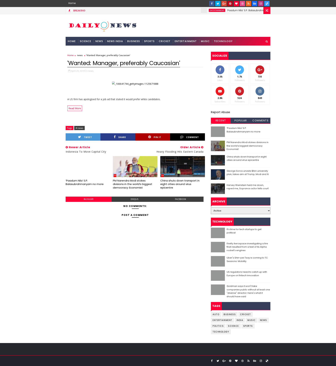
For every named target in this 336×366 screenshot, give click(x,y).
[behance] (254, 3)
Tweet (88, 137)
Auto (216, 314)
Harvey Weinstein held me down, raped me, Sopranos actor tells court (248, 186)
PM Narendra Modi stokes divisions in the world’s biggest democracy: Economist (132, 184)
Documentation (80, 50)
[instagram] (260, 3)
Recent (221, 120)
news (80, 55)
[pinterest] (230, 3)
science (85, 41)
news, (91, 70)
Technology (223, 41)
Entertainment (186, 41)
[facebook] (211, 3)
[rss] (248, 3)
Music (205, 41)
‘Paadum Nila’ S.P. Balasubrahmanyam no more (250, 10)
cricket (245, 314)
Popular (240, 120)
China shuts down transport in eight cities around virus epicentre (180, 184)
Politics (218, 325)
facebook (180, 199)
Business (133, 41)
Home (72, 3)
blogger (88, 199)
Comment (192, 137)
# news (79, 128)
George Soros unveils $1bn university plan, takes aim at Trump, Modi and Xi (248, 172)
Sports (149, 41)
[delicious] (267, 3)
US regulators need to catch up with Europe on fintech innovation (247, 273)
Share (122, 137)
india (240, 320)
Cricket (164, 41)
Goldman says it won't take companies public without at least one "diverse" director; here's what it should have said (248, 291)
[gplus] (224, 3)
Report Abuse (220, 112)
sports (248, 325)
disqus (134, 199)
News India (115, 41)
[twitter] (217, 3)
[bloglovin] (236, 3)
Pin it (157, 137)
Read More (74, 108)
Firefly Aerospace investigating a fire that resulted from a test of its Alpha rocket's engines (247, 247)
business (230, 314)
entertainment (211, 10)
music (251, 320)
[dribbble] (242, 3)
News (99, 41)
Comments (260, 120)
